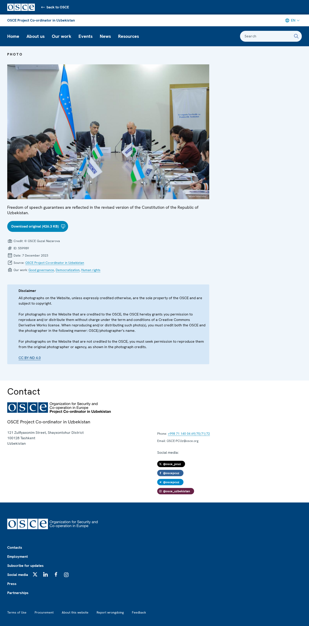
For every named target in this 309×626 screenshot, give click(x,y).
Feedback (139, 612)
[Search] (296, 36)
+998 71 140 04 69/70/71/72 (189, 434)
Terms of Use (16, 612)
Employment (17, 556)
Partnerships (18, 592)
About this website (75, 612)
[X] (35, 574)
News (105, 36)
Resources (128, 36)
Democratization (68, 270)
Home (13, 36)
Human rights (90, 270)
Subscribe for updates (25, 565)
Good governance (41, 270)
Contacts (14, 547)
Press (12, 583)
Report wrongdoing (110, 612)
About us (35, 36)
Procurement (44, 612)
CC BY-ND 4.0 (30, 357)
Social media (17, 574)
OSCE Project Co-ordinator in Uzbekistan (41, 20)
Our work (61, 36)
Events (85, 36)
